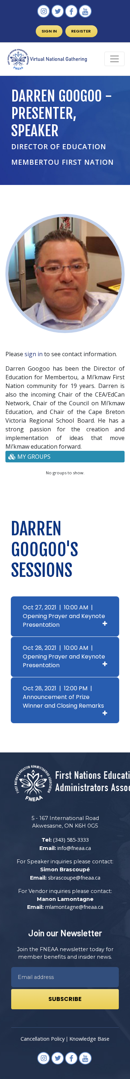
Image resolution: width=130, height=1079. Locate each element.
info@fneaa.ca (74, 848)
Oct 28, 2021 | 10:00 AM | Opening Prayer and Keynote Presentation (64, 656)
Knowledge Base (89, 1038)
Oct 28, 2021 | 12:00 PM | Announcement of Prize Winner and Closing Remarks (63, 697)
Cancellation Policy (43, 1038)
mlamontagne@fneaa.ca (74, 906)
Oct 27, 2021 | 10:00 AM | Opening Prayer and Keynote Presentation (64, 616)
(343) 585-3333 (71, 839)
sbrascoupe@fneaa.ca (74, 877)
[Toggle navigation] (114, 59)
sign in (34, 354)
